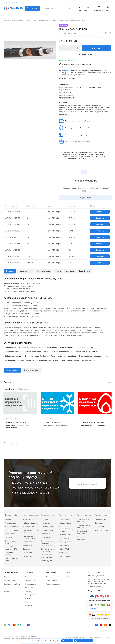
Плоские (8, 537)
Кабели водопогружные (62, 352)
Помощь (70, 572)
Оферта (108, 637)
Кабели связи (28, 542)
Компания (29, 572)
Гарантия (66, 71)
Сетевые (26, 549)
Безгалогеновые (65, 535)
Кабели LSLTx (64, 552)
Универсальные (47, 526)
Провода (7, 591)
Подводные (45, 537)
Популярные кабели (32, 370)
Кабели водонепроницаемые (37, 352)
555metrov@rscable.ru (95, 576)
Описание (10, 271)
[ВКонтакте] (96, 625)
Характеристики (25, 271)
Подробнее (56, 641)
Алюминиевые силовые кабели (17, 360)
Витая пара (27, 545)
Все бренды (107, 382)
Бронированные (11, 526)
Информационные (30, 515)
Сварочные (45, 534)
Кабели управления (31, 523)
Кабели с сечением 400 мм (86, 352)
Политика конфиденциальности (74, 637)
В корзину (96, 48)
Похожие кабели (12, 370)
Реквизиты (29, 605)
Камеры (28, 591)
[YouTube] (101, 625)
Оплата (58, 271)
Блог (26, 602)
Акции (6, 588)
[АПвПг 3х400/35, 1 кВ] (30, 50)
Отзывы (27, 598)
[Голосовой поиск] (65, 8)
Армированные (65, 556)
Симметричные (29, 556)
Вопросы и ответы (74, 577)
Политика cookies (96, 637)
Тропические (64, 545)
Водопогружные (47, 561)
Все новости (106, 389)
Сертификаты (84, 271)
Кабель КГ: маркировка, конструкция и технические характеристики (17, 425)
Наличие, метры (43, 271)
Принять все (67, 641)
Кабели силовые (67, 347)
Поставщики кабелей (12, 584)
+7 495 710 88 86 (93, 572)
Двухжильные (100, 523)
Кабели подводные (85, 347)
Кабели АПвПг (10, 347)
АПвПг (67, 90)
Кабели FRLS (64, 549)
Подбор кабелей (10, 577)
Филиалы (49, 577)
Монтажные (45, 523)
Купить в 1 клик (85, 54)
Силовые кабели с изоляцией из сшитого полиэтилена (56, 360)
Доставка (70, 271)
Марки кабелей (10, 580)
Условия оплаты (52, 580)
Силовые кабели (12, 515)
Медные (8, 519)
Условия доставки (53, 584)
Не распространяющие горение (66, 529)
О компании (29, 577)
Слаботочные (28, 552)
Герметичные (64, 538)
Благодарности (30, 584)
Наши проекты (30, 595)
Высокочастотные (30, 526)
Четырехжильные (101, 530)
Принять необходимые (83, 641)
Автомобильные (47, 530)
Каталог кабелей (11, 572)
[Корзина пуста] (108, 8)
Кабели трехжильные (13, 356)
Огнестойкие (10, 534)
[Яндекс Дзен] (110, 625)
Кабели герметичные (13, 352)
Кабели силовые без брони (36, 356)
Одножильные (100, 519)
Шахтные (44, 519)
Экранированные (12, 530)
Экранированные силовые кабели (93, 356)
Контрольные (28, 519)
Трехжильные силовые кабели (63, 356)
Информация (51, 572)
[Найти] (70, 8)
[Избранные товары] (98, 8)
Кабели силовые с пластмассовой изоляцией (38, 347)
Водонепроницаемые (67, 542)
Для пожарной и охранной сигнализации (47, 543)
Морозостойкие (65, 523)
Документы (29, 588)
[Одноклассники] (105, 625)
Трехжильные (100, 526)
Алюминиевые (10, 523)
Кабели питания (89, 360)
